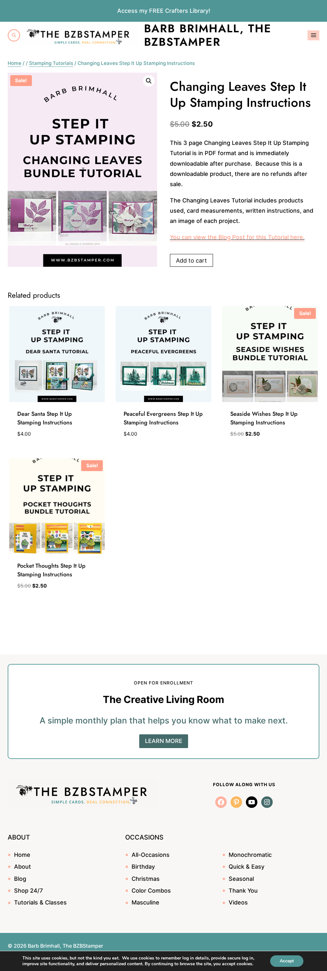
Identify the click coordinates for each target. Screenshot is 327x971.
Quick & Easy (246, 866)
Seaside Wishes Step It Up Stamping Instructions (264, 418)
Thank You (243, 890)
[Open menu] (313, 35)
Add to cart (191, 260)
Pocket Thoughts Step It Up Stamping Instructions (51, 570)
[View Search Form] (14, 35)
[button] (149, 81)
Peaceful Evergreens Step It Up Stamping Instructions (163, 418)
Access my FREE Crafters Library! (163, 10)
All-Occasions (151, 854)
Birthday (143, 866)
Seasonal (241, 878)
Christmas (146, 878)
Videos (238, 902)
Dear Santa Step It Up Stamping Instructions (44, 418)
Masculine (145, 902)
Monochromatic (250, 854)
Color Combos (151, 890)
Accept (287, 961)
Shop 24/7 (28, 890)
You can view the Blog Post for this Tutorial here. (237, 237)
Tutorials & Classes (40, 902)
